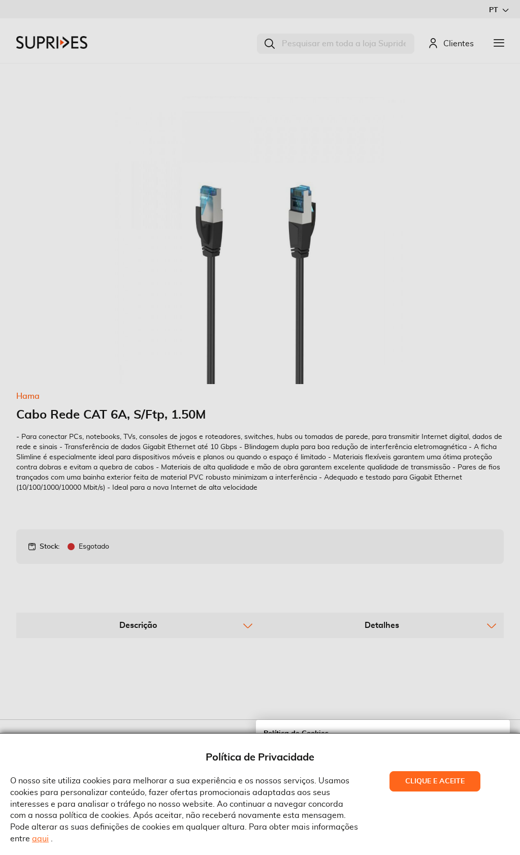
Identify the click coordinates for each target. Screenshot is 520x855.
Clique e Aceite (435, 781)
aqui (40, 839)
